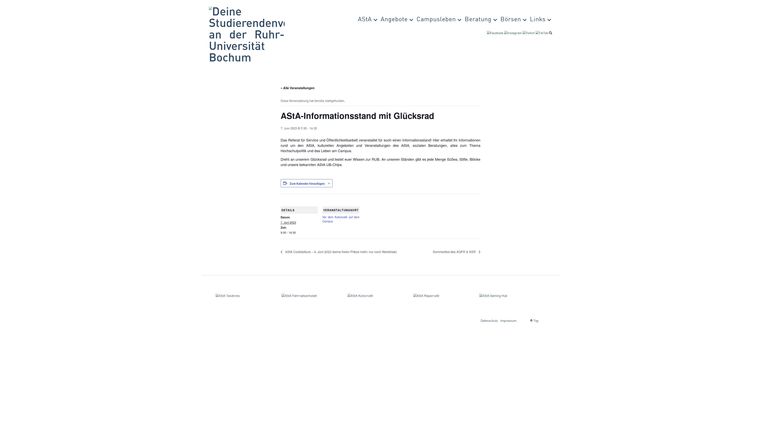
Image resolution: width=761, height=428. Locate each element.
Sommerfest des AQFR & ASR (455, 251)
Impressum (508, 321)
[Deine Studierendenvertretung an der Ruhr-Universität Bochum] (247, 35)
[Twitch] (529, 33)
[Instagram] (513, 33)
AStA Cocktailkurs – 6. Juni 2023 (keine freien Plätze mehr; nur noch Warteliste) (340, 251)
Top (535, 321)
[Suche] (550, 32)
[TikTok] (542, 33)
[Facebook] (495, 33)
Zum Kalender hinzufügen (307, 183)
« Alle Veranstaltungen (298, 88)
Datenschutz (489, 321)
